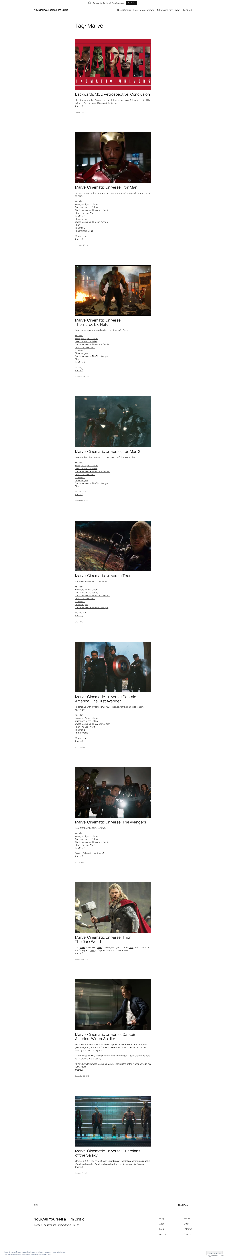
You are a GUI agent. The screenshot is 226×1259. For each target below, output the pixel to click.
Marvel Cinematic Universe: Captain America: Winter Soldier (105, 1036)
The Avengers (81, 219)
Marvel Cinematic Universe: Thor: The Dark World (103, 939)
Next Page (185, 1205)
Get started (131, 3)
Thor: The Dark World (85, 213)
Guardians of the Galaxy (86, 207)
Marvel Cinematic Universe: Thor (103, 575)
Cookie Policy (46, 1254)
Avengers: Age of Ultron (86, 204)
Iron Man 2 (80, 227)
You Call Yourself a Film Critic (51, 10)
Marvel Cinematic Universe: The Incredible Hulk (98, 322)
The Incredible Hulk (84, 230)
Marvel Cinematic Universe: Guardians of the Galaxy (107, 1153)
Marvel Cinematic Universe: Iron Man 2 (107, 451)
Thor (77, 224)
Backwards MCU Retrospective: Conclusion (112, 94)
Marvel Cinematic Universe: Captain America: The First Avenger (105, 699)
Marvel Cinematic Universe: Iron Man (106, 187)
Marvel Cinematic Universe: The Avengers (110, 822)
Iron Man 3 (80, 216)
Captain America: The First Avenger (92, 221)
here (82, 947)
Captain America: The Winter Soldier (92, 210)
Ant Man (79, 201)
